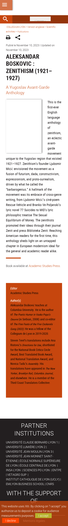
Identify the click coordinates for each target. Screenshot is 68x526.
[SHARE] (18, 38)
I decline (10, 521)
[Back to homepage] (34, 7)
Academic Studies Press (44, 266)
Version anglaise (35, 26)
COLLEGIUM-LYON (16, 26)
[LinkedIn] (40, 18)
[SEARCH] (6, 19)
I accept (43, 516)
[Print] (9, 38)
